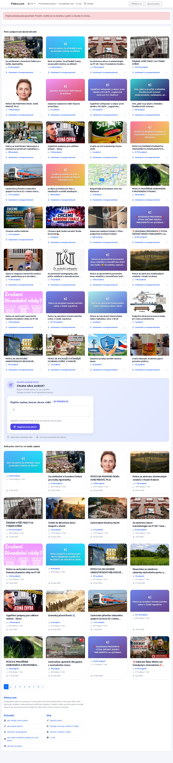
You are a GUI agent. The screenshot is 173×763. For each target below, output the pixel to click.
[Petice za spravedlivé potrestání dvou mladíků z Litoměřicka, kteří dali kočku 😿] (107, 268)
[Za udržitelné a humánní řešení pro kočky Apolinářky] (23, 56)
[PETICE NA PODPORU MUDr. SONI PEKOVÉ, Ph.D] (23, 98)
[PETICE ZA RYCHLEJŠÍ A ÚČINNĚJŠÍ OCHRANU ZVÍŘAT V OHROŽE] (65, 353)
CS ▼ (32, 4)
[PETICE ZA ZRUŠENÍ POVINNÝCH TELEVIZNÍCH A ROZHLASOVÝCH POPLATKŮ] (149, 141)
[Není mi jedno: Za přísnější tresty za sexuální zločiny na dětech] (65, 56)
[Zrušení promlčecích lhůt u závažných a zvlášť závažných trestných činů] (65, 183)
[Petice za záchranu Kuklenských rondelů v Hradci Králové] (149, 268)
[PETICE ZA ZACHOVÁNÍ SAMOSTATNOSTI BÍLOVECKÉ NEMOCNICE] (23, 353)
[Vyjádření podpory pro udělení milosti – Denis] (65, 141)
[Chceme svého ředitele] (23, 224)
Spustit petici (153, 4)
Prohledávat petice (48, 4)
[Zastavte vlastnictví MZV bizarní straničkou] (65, 98)
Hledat (90, 4)
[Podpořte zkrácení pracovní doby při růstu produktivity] (149, 310)
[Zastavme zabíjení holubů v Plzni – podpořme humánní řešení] (107, 226)
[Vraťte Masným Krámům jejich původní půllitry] (149, 353)
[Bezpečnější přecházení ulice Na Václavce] (107, 183)
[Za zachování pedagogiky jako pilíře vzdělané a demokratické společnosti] (65, 268)
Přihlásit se (136, 4)
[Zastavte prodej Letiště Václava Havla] (107, 353)
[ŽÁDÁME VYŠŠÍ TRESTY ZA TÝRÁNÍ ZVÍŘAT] (149, 56)
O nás (78, 4)
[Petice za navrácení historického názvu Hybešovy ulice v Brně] (107, 310)
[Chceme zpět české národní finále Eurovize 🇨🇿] (65, 226)
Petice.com (17, 3)
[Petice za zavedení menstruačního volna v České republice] (65, 310)
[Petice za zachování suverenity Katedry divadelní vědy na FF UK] (23, 310)
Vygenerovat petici (27, 426)
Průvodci (9, 715)
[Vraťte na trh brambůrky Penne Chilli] (107, 141)
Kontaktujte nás (66, 4)
